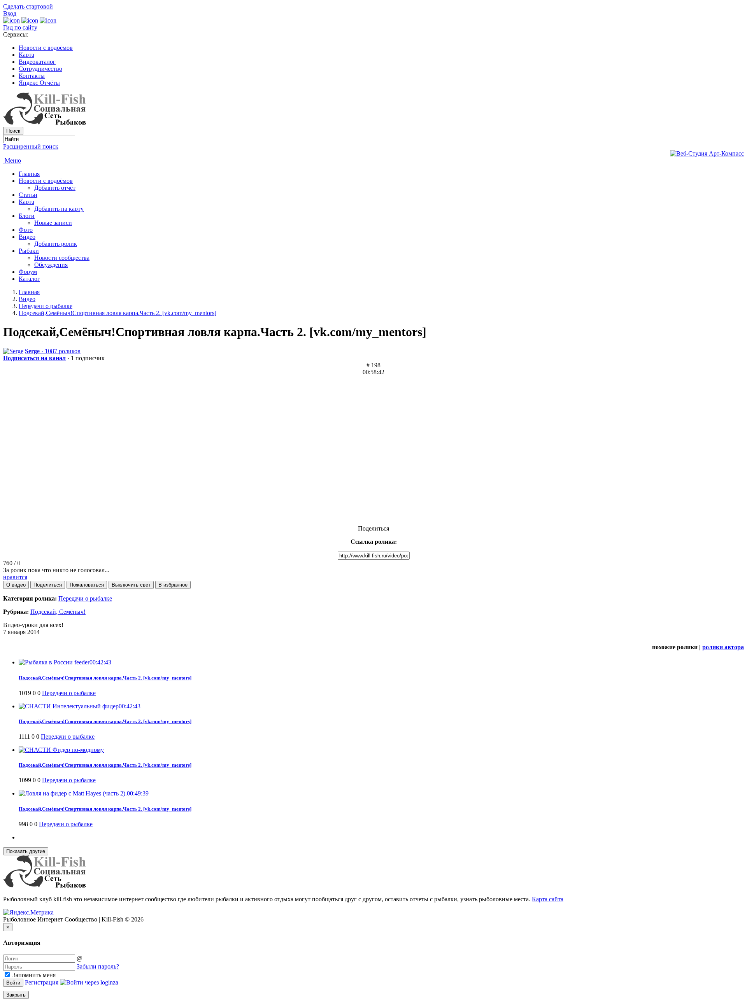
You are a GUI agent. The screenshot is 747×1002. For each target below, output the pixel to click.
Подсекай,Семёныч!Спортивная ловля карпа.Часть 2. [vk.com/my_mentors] (117, 313)
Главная (29, 173)
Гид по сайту (20, 27)
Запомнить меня (33, 975)
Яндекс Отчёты (39, 82)
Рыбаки (29, 250)
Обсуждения (51, 264)
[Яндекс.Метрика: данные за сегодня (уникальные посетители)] (28, 912)
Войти (13, 983)
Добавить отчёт (54, 187)
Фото (26, 229)
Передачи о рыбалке (45, 306)
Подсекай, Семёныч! (58, 611)
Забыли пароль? (98, 966)
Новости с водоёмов (46, 47)
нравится (15, 577)
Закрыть (16, 995)
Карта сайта (547, 899)
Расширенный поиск (30, 146)
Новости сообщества (61, 257)
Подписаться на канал (34, 358)
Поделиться (373, 528)
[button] (16, 585)
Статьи (28, 194)
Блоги (27, 215)
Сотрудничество (40, 68)
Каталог (29, 278)
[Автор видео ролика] (13, 351)
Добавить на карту (59, 208)
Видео (27, 236)
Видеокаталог (37, 61)
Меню (12, 160)
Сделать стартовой (28, 6)
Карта (26, 54)
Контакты (32, 75)
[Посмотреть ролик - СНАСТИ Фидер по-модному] (61, 749)
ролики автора (723, 647)
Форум (28, 271)
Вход (9, 13)
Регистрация (41, 982)
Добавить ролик (55, 243)
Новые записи (53, 222)
